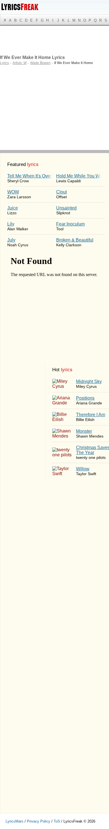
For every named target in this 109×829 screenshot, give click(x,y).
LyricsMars (14, 821)
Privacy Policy (38, 821)
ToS (57, 821)
